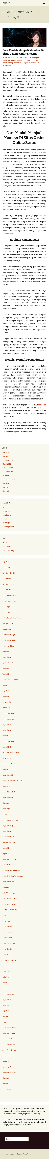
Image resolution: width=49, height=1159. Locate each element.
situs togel (7, 809)
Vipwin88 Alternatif (9, 1072)
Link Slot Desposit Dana (11, 752)
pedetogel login (9, 713)
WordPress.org (8, 550)
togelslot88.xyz (8, 825)
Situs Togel (7, 1089)
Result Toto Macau (9, 960)
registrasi (42, 404)
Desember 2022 (8, 460)
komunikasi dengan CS (11, 60)
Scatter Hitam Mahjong (11, 910)
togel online (7, 1005)
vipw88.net (7, 786)
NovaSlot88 (7, 578)
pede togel (7, 966)
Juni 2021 (6, 487)
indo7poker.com (9, 1033)
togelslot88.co (8, 831)
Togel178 (6, 691)
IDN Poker (6, 887)
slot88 (5, 685)
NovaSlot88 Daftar (9, 595)
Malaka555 (6, 769)
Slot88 (5, 1022)
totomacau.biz (8, 629)
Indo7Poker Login (9, 893)
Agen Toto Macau (9, 1039)
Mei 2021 (6, 491)
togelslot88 (7, 657)
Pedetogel (7, 567)
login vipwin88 (8, 775)
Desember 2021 (8, 472)
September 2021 (9, 479)
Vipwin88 (6, 674)
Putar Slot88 (7, 926)
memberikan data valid (28, 60)
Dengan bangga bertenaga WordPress (17, 1154)
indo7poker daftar (9, 859)
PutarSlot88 (7, 915)
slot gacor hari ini (9, 623)
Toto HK (5, 1016)
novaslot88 (7, 702)
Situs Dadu (6, 954)
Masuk (5, 543)
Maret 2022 (7, 464)
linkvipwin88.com (9, 842)
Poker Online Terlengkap (12, 870)
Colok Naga (7, 511)
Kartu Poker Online (10, 898)
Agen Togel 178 (8, 1055)
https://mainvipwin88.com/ (12, 780)
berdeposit (36, 57)
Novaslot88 (17, 1111)
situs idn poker (8, 882)
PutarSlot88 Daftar (9, 601)
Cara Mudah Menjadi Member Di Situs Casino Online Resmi (23, 52)
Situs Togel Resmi (9, 1027)
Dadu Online (7, 971)
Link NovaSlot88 (8, 584)
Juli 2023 (6, 456)
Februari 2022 (8, 468)
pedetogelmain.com (10, 820)
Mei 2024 (6, 452)
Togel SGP (6, 562)
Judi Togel (6, 523)
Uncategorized (8, 526)
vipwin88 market (9, 792)
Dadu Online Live (9, 943)
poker (5, 814)
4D (3, 507)
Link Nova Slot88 (9, 573)
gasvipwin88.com (9, 646)
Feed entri (6, 547)
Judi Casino (23, 57)
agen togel (7, 1067)
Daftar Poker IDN (9, 865)
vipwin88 (6, 651)
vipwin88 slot (7, 747)
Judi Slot (6, 519)
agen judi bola (8, 663)
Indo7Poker (7, 977)
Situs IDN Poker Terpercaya (13, 876)
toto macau (7, 708)
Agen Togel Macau (9, 764)
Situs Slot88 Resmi (9, 904)
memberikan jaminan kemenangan (15, 63)
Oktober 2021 (8, 475)
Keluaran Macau (8, 837)
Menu (5, 2)
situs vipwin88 (8, 797)
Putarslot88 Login (9, 635)
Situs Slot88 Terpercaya (11, 679)
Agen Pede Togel (9, 1044)
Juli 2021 (6, 483)
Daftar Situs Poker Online (12, 618)
